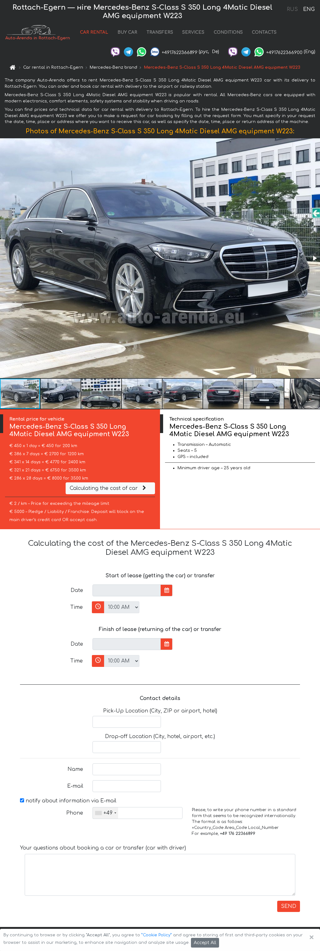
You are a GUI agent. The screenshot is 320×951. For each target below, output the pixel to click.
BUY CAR (127, 32)
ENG (308, 9)
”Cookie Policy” (156, 935)
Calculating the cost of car (104, 488)
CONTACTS (264, 32)
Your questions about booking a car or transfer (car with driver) (103, 848)
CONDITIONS (228, 32)
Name (75, 769)
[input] (126, 590)
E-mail (75, 786)
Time (76, 607)
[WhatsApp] (142, 51)
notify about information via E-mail (70, 801)
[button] (314, 258)
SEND (288, 906)
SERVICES (193, 32)
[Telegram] (128, 51)
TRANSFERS (160, 32)
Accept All (205, 942)
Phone (74, 813)
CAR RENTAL (94, 32)
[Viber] (115, 51)
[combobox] (105, 813)
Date (77, 590)
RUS (292, 9)
